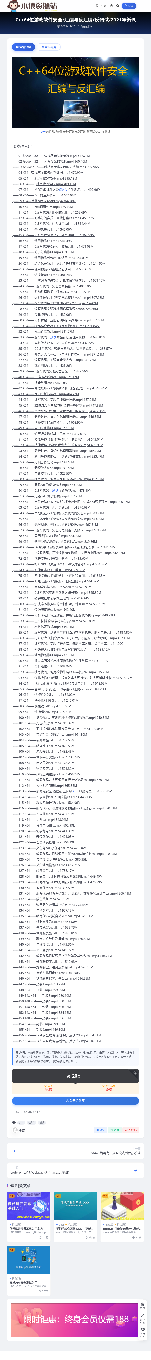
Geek (61, 1224)
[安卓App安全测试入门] (28, 1260)
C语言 (63, 189)
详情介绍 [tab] (25, 47)
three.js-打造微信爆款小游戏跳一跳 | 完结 (121, 1230)
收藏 (116, 1130)
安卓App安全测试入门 (23, 1282)
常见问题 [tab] (50, 47)
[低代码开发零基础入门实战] (28, 1206)
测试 (53, 337)
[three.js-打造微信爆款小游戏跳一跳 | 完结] (122, 1206)
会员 (50, 1085)
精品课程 (86, 26)
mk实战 (109, 1224)
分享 (102, 1130)
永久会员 (110, 1085)
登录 (131, 5)
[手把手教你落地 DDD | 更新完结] (75, 1206)
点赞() (132, 1130)
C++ (43, 131)
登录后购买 (77, 1100)
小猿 (22, 1130)
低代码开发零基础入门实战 (26, 1229)
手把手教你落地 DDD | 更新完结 (75, 1230)
